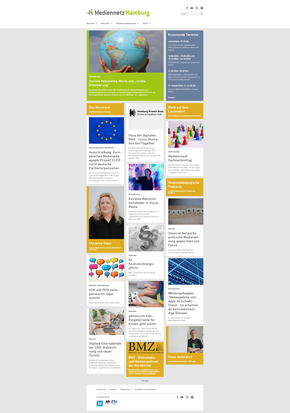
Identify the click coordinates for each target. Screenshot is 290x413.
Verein (145, 23)
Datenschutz (125, 389)
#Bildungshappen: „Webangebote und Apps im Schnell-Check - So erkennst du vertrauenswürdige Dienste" (184, 75)
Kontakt (113, 389)
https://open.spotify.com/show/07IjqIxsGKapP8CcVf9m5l (202, 8)
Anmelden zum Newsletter (145, 389)
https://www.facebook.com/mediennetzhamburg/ (187, 8)
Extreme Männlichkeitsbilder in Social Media (183, 88)
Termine (171, 97)
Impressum (100, 389)
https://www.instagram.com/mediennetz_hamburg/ (196, 8)
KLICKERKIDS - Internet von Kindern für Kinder (184, 60)
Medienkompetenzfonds (126, 23)
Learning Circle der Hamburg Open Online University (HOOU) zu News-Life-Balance (183, 45)
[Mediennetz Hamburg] (132, 12)
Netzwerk (105, 23)
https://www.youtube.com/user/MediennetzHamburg (191, 8)
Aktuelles (90, 23)
